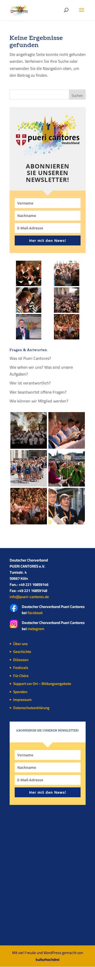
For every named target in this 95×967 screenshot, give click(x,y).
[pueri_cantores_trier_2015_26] (28, 430)
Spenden (20, 691)
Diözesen (20, 659)
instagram (36, 628)
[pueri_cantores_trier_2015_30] (28, 273)
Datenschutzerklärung (31, 707)
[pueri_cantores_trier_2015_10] (66, 430)
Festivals (20, 667)
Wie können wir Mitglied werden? (39, 401)
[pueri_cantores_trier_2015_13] (66, 326)
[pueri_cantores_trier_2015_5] (66, 300)
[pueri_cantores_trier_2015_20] (28, 468)
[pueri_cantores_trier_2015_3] (66, 468)
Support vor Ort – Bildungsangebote (42, 683)
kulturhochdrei (48, 959)
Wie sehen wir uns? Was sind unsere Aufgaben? (41, 370)
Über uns (20, 643)
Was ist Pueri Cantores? (30, 358)
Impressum (22, 699)
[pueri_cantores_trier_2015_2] (28, 326)
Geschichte (22, 651)
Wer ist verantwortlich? (30, 383)
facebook (35, 612)
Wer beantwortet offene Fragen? (38, 392)
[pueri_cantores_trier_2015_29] (66, 273)
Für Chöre (21, 675)
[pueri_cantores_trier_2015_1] (66, 506)
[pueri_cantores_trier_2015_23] (28, 300)
